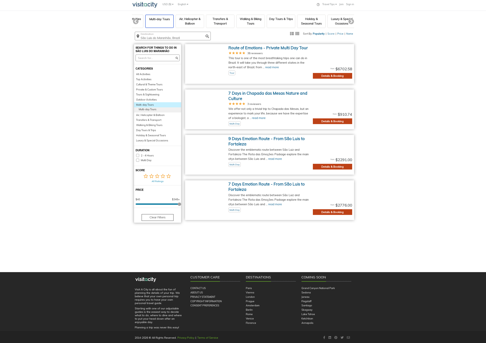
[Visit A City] (146, 279)
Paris (249, 288)
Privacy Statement (202, 296)
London (250, 296)
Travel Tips (328, 4)
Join (341, 4)
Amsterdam (253, 305)
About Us (196, 292)
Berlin (249, 309)
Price (340, 33)
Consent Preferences (204, 305)
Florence (251, 322)
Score (331, 33)
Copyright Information (206, 301)
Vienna (250, 292)
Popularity (319, 33)
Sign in (350, 4)
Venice (250, 318)
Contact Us (198, 288)
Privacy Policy (186, 337)
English (182, 4)
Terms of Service (207, 337)
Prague (250, 301)
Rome (249, 314)
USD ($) (167, 4)
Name (349, 33)
